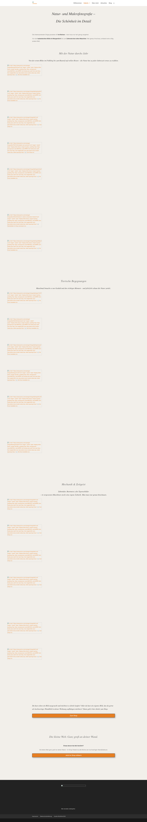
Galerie (86, 3)
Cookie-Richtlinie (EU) (60, 816)
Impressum (35, 816)
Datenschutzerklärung (46, 816)
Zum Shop (73, 716)
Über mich (95, 3)
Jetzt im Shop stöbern (73, 755)
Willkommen (77, 3)
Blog (110, 3)
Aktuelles (104, 3)
